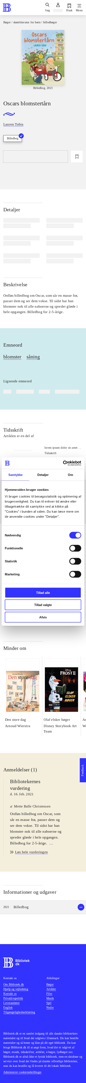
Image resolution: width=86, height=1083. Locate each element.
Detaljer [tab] (43, 475)
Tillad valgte (43, 605)
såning (33, 356)
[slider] (43, 61)
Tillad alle (43, 592)
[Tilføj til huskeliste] (77, 156)
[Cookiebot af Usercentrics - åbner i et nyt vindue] (63, 463)
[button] (43, 907)
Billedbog (12, 138)
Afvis (43, 617)
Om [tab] (70, 475)
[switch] (75, 548)
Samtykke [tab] (15, 475)
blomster (12, 356)
